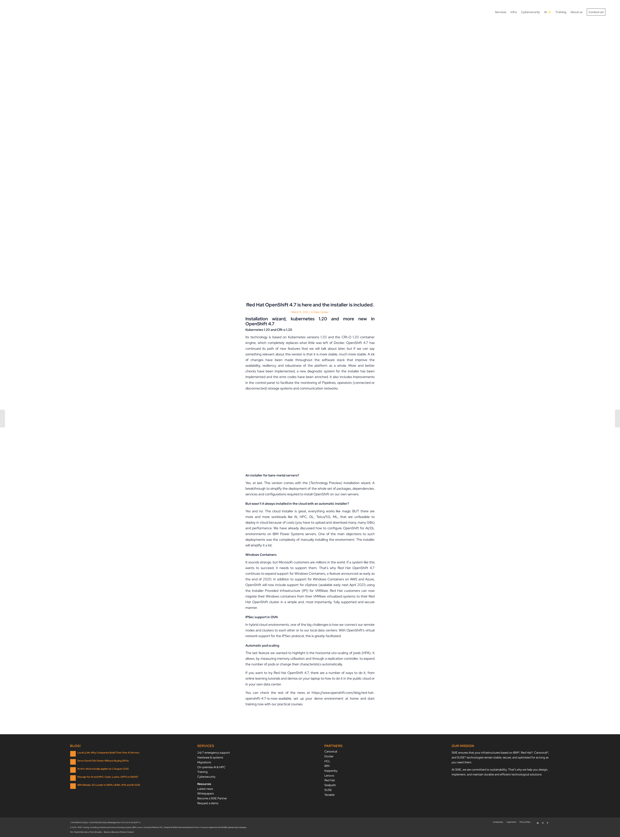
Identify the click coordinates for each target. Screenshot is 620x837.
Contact (130, 832)
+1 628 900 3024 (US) (98, 822)
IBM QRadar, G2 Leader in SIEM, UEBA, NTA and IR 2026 (108, 785)
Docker (329, 756)
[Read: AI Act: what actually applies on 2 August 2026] (73, 770)
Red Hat (329, 780)
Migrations (204, 762)
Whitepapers (205, 793)
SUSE (328, 790)
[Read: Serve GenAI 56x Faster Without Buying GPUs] (73, 762)
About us (107, 832)
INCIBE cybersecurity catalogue (233, 827)
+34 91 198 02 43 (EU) (79, 822)
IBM (326, 766)
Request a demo (207, 803)
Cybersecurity (206, 776)
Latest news (205, 789)
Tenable (329, 795)
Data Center (321, 312)
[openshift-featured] (310, 162)
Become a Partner (119, 832)
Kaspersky (330, 771)
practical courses (289, 704)
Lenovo (329, 775)
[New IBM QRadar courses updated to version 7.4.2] (617, 418)
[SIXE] (26, 12)
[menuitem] (500, 12)
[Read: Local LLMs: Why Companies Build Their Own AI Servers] (73, 754)
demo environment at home (336, 698)
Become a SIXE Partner (212, 798)
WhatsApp (112, 822)
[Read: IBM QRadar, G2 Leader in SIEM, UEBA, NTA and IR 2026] (73, 786)
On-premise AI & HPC (211, 767)
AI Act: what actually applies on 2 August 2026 (103, 768)
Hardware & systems (210, 757)
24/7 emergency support (213, 752)
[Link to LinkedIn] (537, 821)
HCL (327, 761)
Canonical (330, 751)
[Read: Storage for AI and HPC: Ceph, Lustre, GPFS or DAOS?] (73, 778)
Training (202, 772)
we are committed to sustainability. (485, 769)
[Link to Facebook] (547, 821)
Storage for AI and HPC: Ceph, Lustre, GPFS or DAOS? (107, 776)
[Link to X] (542, 821)
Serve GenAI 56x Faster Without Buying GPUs (103, 760)
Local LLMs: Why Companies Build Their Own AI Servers (108, 752)
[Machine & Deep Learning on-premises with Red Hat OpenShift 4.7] (2, 418)
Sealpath (330, 785)
